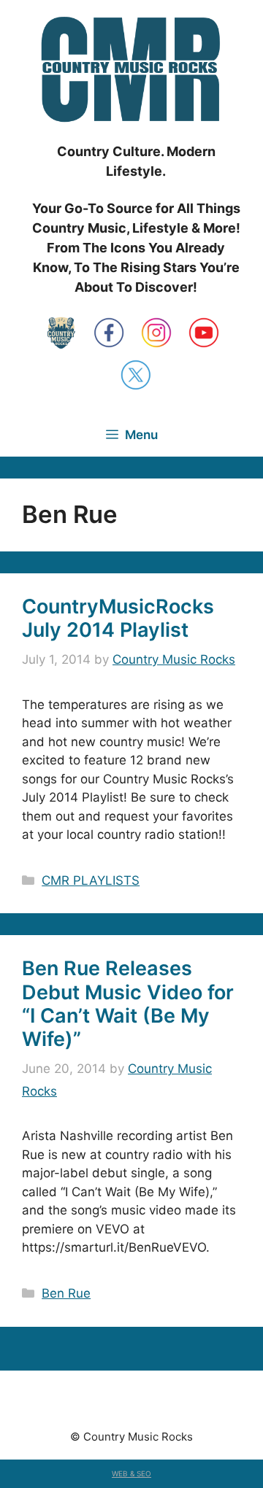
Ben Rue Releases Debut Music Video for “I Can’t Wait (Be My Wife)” (128, 1003)
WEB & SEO (131, 1473)
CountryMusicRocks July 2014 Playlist (118, 618)
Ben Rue (66, 1293)
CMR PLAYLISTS (91, 880)
